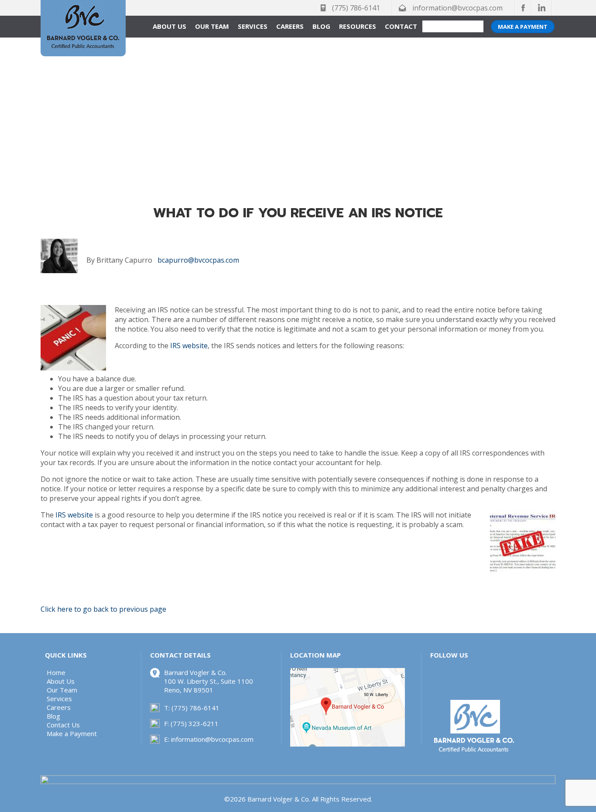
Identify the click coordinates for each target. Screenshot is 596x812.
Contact (401, 26)
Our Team (212, 26)
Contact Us (63, 724)
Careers (290, 26)
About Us (169, 26)
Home (56, 672)
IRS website (189, 345)
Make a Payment (523, 27)
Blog (321, 26)
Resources (357, 26)
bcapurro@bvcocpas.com (197, 260)
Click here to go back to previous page (103, 609)
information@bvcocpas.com (457, 8)
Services (252, 26)
